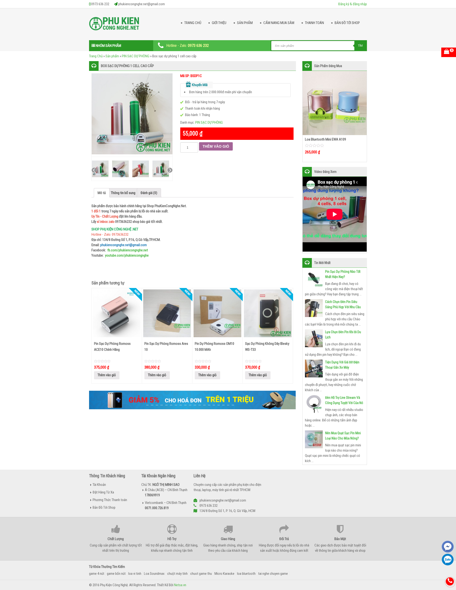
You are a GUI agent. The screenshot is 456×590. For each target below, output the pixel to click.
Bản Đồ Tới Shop (347, 23)
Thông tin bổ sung (123, 193)
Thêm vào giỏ (216, 146)
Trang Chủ (192, 23)
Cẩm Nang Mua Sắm (278, 23)
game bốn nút (116, 573)
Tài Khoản (99, 485)
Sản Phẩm (245, 23)
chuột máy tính (177, 573)
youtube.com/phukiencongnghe (127, 255)
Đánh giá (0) (149, 193)
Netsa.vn (180, 585)
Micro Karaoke (224, 573)
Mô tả (102, 193)
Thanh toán (314, 23)
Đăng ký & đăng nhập (352, 4)
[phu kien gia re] (114, 25)
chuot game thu (201, 573)
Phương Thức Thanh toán (110, 500)
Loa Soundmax (154, 573)
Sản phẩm (112, 56)
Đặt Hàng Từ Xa (103, 492)
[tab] (101, 192)
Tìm (360, 45)
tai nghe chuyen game (273, 573)
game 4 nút (96, 573)
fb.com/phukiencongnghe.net (127, 250)
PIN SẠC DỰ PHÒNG (135, 56)
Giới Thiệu (219, 23)
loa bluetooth (246, 573)
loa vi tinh (134, 573)
